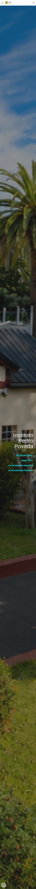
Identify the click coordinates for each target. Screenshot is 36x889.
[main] (18, 441)
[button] (2, 2)
